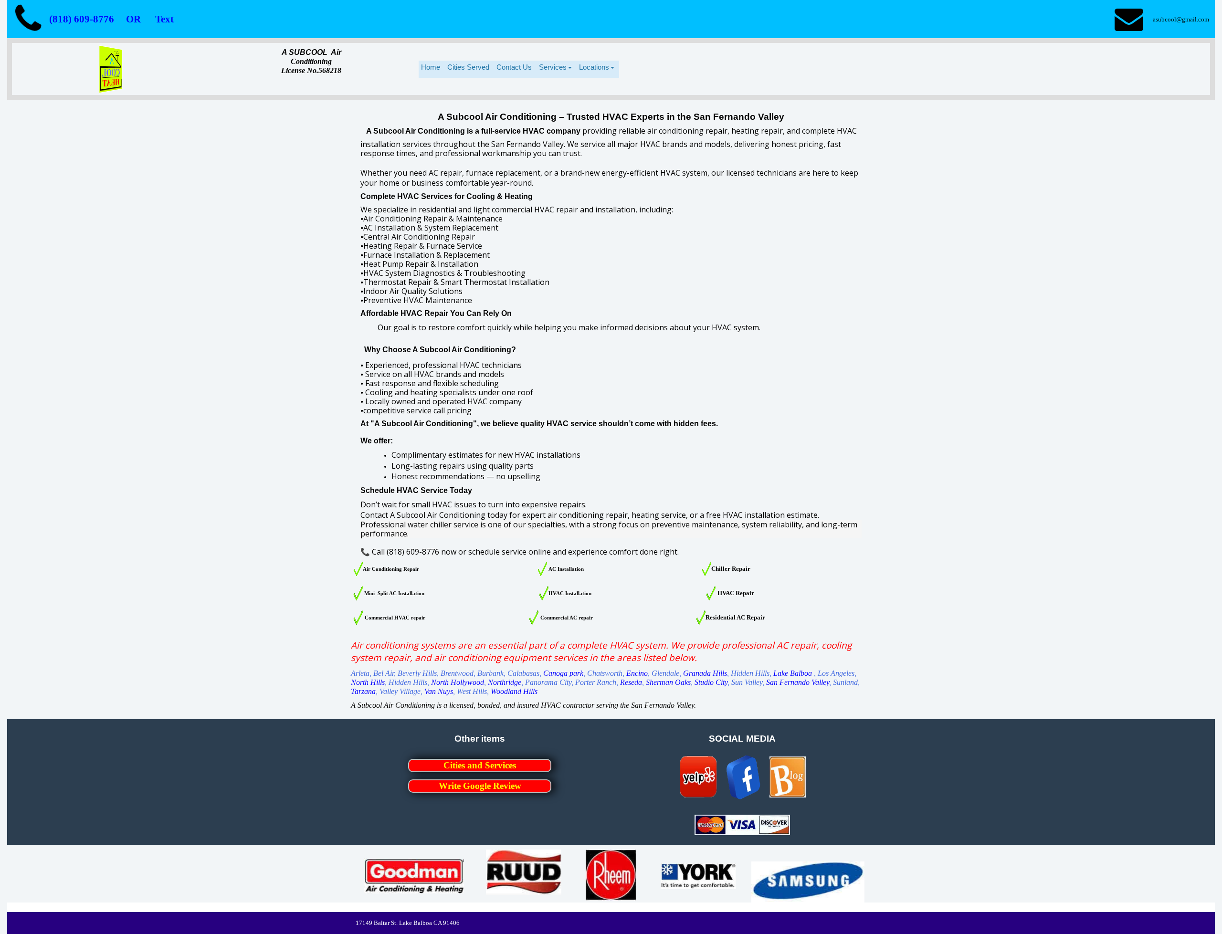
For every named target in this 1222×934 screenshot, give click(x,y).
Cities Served (468, 67)
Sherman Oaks (668, 682)
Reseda (631, 682)
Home (430, 67)
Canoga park (563, 673)
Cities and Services (479, 765)
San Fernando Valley (797, 682)
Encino (637, 673)
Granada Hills (705, 673)
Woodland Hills (514, 691)
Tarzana (363, 691)
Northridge (504, 682)
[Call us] (28, 19)
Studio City (711, 682)
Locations (594, 67)
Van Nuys (438, 691)
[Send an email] (1129, 19)
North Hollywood (457, 682)
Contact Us (514, 67)
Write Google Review (480, 786)
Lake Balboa (792, 673)
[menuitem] (432, 69)
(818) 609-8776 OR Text (111, 19)
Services (553, 67)
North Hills (368, 682)
